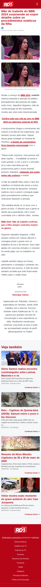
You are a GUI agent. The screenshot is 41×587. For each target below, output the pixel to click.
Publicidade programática (11, 537)
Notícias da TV (20, 550)
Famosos (20, 554)
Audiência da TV (20, 546)
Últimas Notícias (20, 542)
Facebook (20, 563)
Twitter (20, 567)
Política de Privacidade (20, 580)
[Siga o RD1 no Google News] (2, 28)
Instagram (20, 571)
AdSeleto (35, 537)
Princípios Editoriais (20, 575)
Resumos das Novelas (20, 559)
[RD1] (8, 4)
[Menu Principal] (37, 4)
